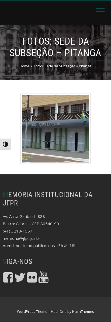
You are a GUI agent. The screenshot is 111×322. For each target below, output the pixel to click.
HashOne (59, 311)
